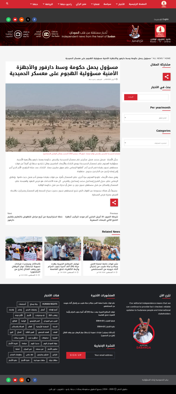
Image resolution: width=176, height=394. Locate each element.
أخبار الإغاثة (53, 309)
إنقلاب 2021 (53, 315)
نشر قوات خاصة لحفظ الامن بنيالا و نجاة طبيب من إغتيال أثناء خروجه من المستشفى (104, 266)
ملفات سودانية (39, 360)
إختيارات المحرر (31, 309)
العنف (55, 332)
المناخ (19, 332)
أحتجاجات (22, 304)
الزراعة (23, 321)
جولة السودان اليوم (50, 343)
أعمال (43, 309)
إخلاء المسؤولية (148, 380)
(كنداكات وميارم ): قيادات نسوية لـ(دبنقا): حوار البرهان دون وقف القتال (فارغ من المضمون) (26, 268)
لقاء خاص (29, 354)
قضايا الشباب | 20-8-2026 (105, 320)
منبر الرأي (81, 4)
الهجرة (55, 337)
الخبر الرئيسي (35, 321)
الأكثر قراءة (19, 315)
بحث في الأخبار (160, 87)
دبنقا (35, 4)
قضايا (96, 4)
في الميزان (28, 349)
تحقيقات (45, 337)
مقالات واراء (53, 360)
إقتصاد (11, 309)
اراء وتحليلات (40, 315)
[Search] (7, 3)
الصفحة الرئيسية (138, 4)
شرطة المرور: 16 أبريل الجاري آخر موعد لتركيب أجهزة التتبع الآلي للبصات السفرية (91, 217)
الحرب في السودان (50, 321)
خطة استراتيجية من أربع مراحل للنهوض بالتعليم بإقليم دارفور (35, 217)
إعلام (20, 309)
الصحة (55, 326)
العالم (30, 326)
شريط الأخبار (13, 343)
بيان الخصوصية (162, 380)
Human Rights (49, 304)
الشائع (15, 321)
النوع (11, 332)
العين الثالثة (30, 332)
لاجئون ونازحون (42, 354)
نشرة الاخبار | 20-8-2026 (106, 326)
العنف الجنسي (43, 332)
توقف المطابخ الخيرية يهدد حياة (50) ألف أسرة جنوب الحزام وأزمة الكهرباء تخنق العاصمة (63, 266)
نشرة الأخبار (25, 360)
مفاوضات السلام (16, 354)
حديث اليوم (35, 343)
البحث (130, 97)
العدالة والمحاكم (18, 326)
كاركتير (55, 354)
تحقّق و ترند (33, 337)
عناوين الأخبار (52, 349)
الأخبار (121, 4)
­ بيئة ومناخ (34, 304)
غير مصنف (39, 349)
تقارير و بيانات (19, 337)
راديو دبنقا (66, 4)
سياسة (107, 4)
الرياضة (49, 4)
